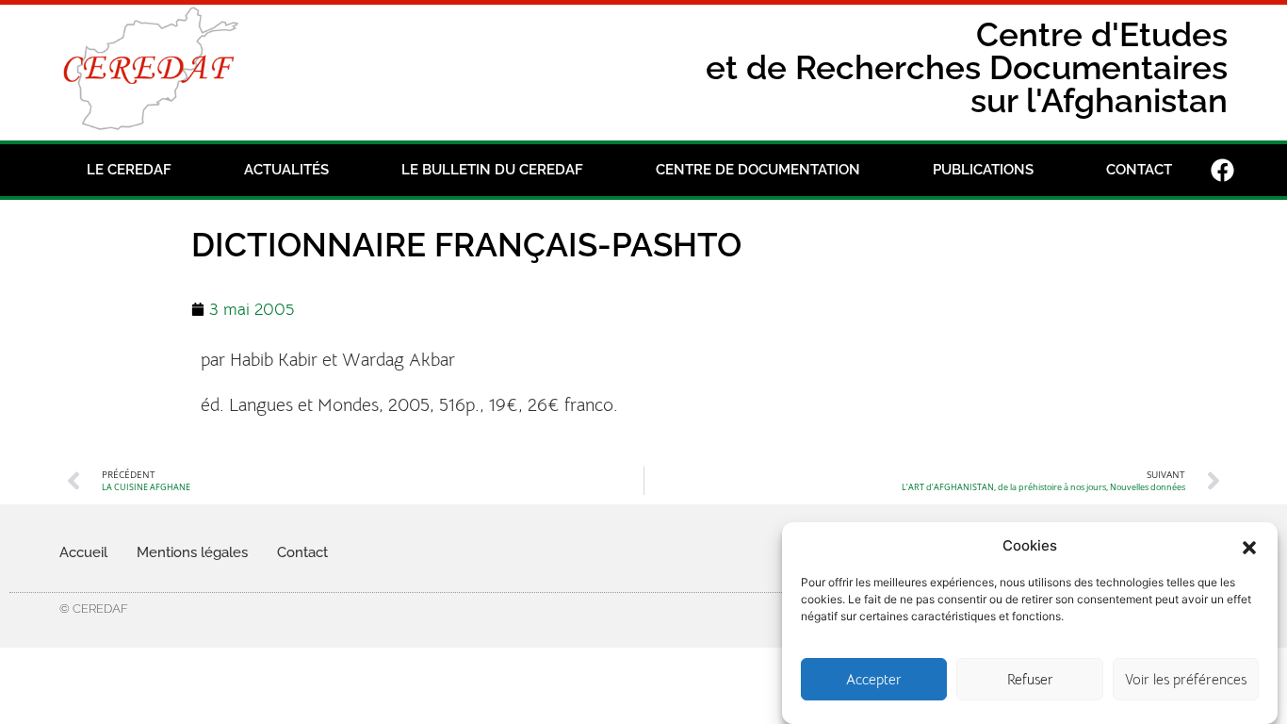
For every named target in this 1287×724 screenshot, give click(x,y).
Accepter (874, 679)
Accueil (83, 552)
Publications (983, 169)
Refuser (1030, 679)
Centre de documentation (758, 169)
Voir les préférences (1185, 679)
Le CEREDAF (129, 169)
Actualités (286, 169)
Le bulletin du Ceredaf (492, 169)
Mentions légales (192, 552)
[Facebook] (1222, 169)
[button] (1249, 545)
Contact (1139, 169)
